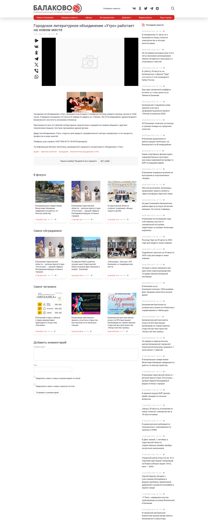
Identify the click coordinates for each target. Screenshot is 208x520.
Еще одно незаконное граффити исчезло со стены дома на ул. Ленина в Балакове (156, 92)
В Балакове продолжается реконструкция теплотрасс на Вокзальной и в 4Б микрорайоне (156, 141)
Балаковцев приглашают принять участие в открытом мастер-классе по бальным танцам (85, 321)
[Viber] (37, 71)
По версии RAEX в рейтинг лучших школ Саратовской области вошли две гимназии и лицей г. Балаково (86, 265)
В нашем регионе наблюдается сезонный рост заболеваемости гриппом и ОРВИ (156, 427)
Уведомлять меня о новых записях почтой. (55, 386)
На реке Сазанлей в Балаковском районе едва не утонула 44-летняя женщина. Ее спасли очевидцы (157, 206)
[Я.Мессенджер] (37, 41)
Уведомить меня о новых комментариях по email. (58, 378)
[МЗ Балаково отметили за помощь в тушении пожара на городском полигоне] (163, 120)
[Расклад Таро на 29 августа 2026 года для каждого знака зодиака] (163, 236)
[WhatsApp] (38, 77)
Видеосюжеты (145, 17)
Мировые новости (69, 17)
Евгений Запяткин (49, 152)
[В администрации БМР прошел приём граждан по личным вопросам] (163, 390)
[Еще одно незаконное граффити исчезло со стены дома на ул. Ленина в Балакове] (163, 86)
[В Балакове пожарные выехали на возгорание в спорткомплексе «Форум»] (163, 169)
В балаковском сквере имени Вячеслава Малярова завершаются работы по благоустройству (48, 209)
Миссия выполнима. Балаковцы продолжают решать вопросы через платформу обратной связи (157, 191)
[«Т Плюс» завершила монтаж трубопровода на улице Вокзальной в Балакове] (163, 494)
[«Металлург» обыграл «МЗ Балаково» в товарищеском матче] (122, 247)
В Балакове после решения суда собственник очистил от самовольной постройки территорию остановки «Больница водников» (157, 224)
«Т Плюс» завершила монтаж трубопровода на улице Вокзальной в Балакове (158, 500)
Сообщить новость (111, 8)
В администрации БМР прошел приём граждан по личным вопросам (156, 396)
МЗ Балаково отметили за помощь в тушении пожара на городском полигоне (158, 126)
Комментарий (40, 347)
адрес (36, 152)
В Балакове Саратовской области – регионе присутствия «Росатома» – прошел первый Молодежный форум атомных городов (86, 210)
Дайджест (126, 17)
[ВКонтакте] (37, 47)
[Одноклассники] (37, 53)
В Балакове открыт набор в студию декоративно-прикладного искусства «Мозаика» (47, 321)
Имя (35, 365)
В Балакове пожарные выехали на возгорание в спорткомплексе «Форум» (157, 175)
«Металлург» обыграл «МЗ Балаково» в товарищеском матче (120, 264)
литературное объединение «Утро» (85, 152)
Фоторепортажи (107, 17)
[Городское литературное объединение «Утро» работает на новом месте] (56, 34)
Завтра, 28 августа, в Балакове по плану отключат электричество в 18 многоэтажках (157, 411)
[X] (37, 65)
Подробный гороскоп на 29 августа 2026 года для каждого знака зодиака (158, 255)
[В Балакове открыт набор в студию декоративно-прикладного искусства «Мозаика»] (49, 303)
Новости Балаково (45, 17)
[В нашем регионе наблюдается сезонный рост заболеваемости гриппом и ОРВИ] (163, 421)
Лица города (165, 17)
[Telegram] (37, 59)
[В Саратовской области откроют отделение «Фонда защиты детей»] (122, 192)
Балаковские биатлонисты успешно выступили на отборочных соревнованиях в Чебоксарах (158, 307)
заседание (64, 152)
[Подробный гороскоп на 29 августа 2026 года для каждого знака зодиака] (163, 249)
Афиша (88, 17)
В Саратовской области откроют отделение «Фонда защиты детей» (120, 208)
